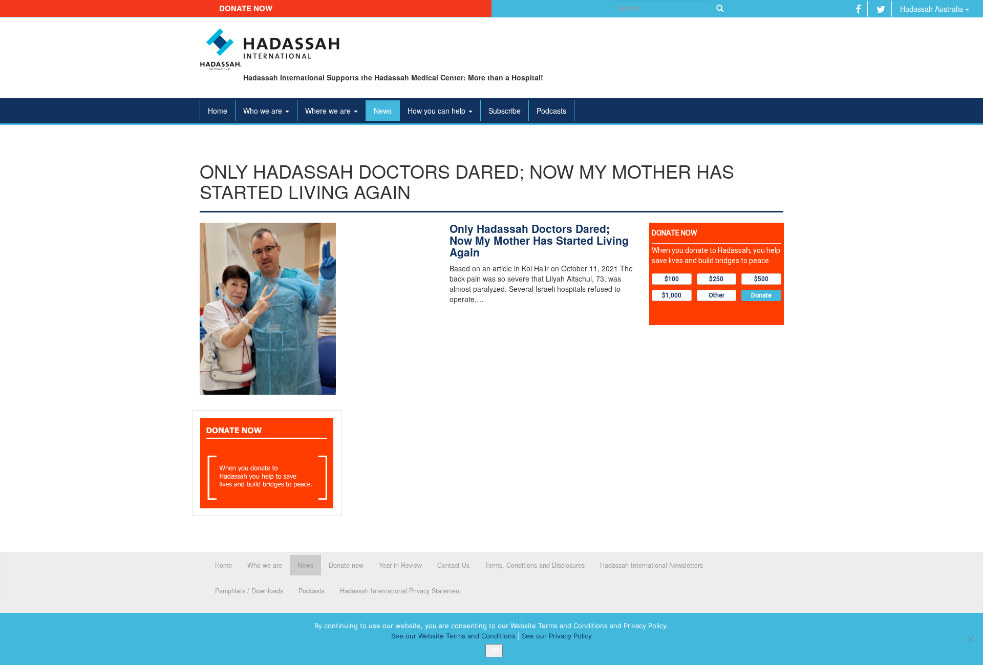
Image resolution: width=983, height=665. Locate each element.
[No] (970, 639)
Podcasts (551, 110)
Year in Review (400, 565)
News (383, 110)
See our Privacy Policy (557, 636)
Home (217, 110)
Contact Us (453, 565)
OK (494, 651)
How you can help (437, 110)
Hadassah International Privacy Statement (400, 590)
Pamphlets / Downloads (249, 590)
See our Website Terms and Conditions (453, 636)
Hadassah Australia (932, 9)
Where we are (329, 110)
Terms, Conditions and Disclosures (535, 565)
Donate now (245, 8)
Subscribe (504, 110)
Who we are (263, 110)
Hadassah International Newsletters (651, 565)
